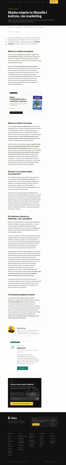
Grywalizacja (21, 445)
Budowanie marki (19, 27)
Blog (9, 438)
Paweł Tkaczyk (21, 328)
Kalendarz (10, 455)
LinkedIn (41, 438)
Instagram (42, 443)
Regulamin (47, 461)
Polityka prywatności (54, 461)
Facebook (42, 441)
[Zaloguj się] (48, 2)
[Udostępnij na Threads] (6, 44)
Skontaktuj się (53, 2)
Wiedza (32, 1)
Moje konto (52, 436)
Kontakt (9, 448)
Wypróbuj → (22, 368)
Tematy (26, 1)
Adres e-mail (27, 391)
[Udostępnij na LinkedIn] (6, 41)
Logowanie (52, 438)
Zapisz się (35, 424)
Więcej (42, 1)
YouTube (41, 436)
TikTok (41, 446)
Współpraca (19, 1)
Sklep (38, 1)
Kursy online (10, 441)
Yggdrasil (12, 1)
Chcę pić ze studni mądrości (21, 403)
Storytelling (21, 438)
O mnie (9, 436)
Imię (11, 391)
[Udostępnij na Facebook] (6, 39)
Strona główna (11, 27)
